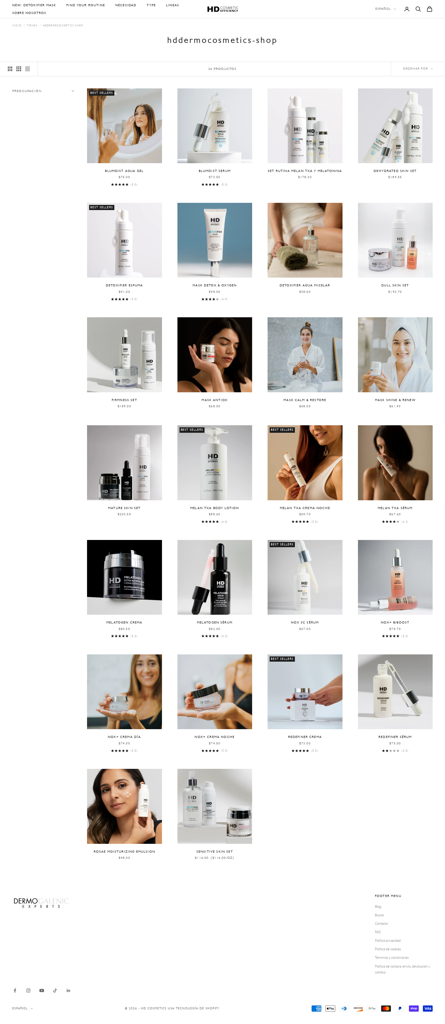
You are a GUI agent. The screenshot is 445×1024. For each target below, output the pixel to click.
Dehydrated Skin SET (395, 171)
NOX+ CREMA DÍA (124, 737)
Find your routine (85, 5)
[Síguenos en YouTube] (41, 990)
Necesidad (125, 5)
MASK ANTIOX (215, 400)
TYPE (151, 5)
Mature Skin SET (124, 508)
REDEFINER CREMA (305, 737)
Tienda (32, 25)
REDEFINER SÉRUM (395, 737)
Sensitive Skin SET (214, 851)
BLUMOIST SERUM (215, 171)
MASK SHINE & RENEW (395, 400)
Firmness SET (124, 400)
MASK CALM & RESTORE (305, 400)
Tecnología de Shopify (198, 1008)
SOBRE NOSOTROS (29, 13)
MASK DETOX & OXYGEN (215, 285)
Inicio (17, 25)
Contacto (381, 924)
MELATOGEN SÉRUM (215, 622)
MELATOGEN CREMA (124, 622)
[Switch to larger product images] (10, 69)
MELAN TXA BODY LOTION (214, 508)
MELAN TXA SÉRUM (395, 508)
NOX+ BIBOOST (395, 622)
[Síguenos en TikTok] (55, 990)
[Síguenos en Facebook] (15, 990)
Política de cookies (388, 949)
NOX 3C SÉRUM (305, 622)
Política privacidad (388, 941)
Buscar (379, 915)
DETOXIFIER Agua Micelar (305, 285)
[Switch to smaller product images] (18, 69)
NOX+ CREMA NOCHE (215, 737)
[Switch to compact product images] (27, 69)
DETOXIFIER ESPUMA (124, 285)
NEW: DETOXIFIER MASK (34, 5)
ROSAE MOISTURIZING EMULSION (124, 851)
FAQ (378, 932)
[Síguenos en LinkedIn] (68, 990)
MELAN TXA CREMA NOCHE (305, 508)
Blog (378, 907)
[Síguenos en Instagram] (28, 990)
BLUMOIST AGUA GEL (124, 171)
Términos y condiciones (392, 958)
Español (383, 9)
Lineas (172, 5)
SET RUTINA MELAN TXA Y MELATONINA (305, 171)
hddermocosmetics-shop (63, 25)
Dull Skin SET (395, 285)
